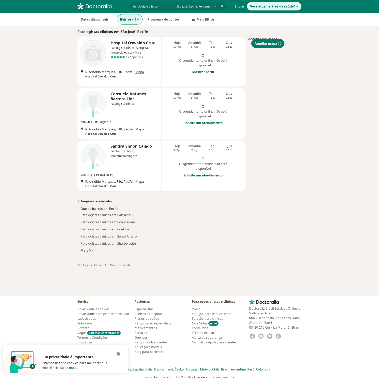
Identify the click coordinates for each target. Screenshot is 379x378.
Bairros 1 (128, 19)
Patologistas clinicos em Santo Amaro (109, 236)
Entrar (239, 6)
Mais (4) (87, 250)
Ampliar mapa (266, 43)
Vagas (98, 333)
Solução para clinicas (207, 318)
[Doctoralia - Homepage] (102, 6)
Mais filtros (205, 19)
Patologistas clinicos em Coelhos (105, 229)
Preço (196, 309)
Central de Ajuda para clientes (214, 342)
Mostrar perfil (203, 72)
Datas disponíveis (95, 19)
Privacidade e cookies (93, 309)
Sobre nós (85, 323)
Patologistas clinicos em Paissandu (107, 215)
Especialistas (144, 309)
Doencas (141, 337)
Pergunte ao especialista (153, 323)
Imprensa (84, 342)
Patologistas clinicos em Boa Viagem (108, 222)
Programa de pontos (163, 19)
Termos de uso (203, 333)
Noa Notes (204, 323)
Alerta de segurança (207, 337)
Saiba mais (68, 368)
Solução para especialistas (211, 314)
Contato (83, 328)
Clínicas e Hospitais (149, 314)
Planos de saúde (147, 318)
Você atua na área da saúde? (272, 6)
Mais (138, 52)
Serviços (141, 333)
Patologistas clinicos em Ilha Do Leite (108, 243)
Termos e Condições (92, 337)
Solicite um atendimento (203, 123)
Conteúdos (200, 328)
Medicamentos (146, 328)
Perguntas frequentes (151, 342)
